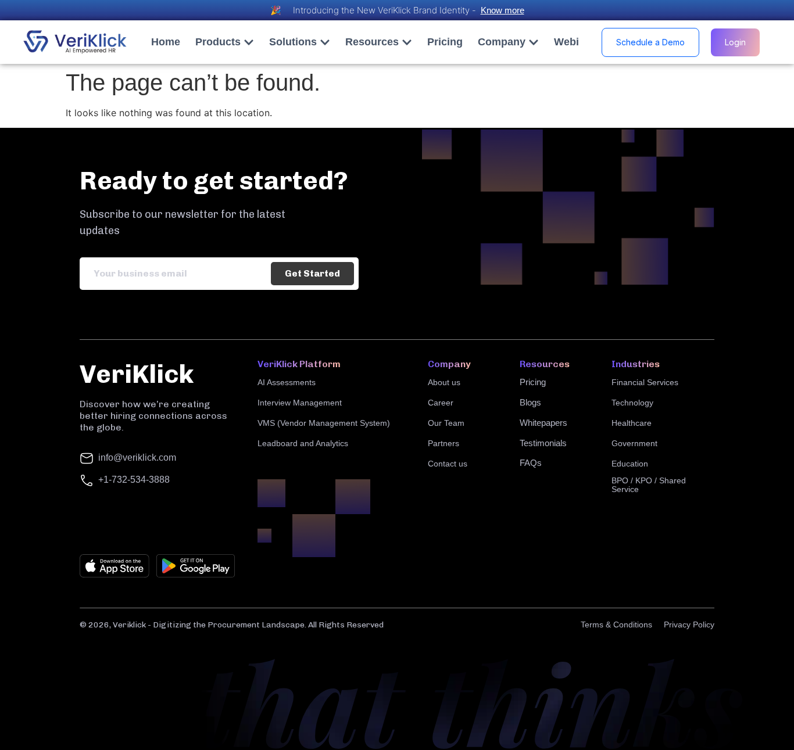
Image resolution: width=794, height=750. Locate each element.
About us (444, 382)
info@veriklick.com (137, 457)
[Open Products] (249, 42)
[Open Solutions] (325, 42)
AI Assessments (286, 382)
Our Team (446, 423)
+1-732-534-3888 (134, 480)
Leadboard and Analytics (302, 443)
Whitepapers (543, 423)
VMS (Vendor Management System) (323, 423)
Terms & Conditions (616, 624)
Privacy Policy (689, 624)
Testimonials (543, 443)
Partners (443, 443)
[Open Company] (533, 42)
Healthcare (631, 423)
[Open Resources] (407, 42)
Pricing (533, 382)
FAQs (531, 463)
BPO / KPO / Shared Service (648, 485)
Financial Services (644, 382)
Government (634, 443)
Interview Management (299, 402)
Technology (632, 402)
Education (629, 463)
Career (440, 402)
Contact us (447, 463)
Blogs (530, 402)
